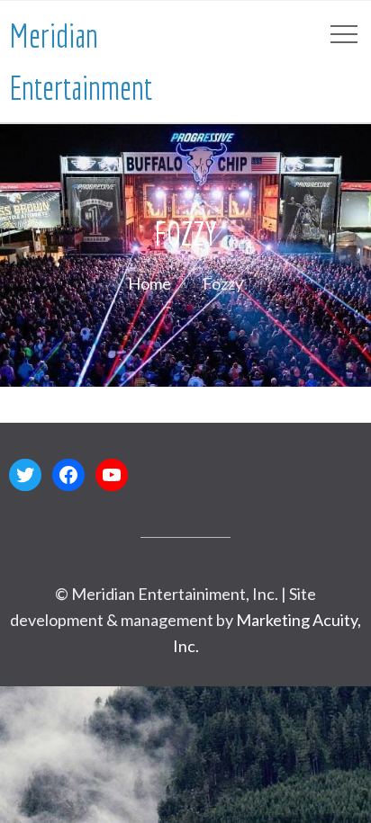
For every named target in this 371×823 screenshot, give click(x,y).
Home (149, 283)
